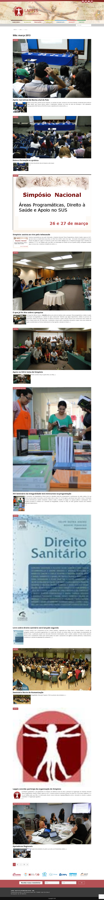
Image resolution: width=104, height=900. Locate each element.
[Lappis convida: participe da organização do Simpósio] (52, 747)
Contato (81, 22)
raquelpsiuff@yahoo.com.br (67, 795)
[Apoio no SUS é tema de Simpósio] (52, 349)
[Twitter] (86, 1)
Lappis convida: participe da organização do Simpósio (37, 789)
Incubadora (27, 22)
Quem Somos (16, 22)
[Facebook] (83, 1)
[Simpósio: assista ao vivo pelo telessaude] (52, 203)
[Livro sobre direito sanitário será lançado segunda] (52, 570)
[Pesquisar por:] (83, 25)
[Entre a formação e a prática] (52, 137)
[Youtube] (88, 1)
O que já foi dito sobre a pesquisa (28, 312)
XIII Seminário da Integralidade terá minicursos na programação (42, 493)
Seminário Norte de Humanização (28, 692)
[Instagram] (91, 1)
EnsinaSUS (72, 22)
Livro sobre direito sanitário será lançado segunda (36, 627)
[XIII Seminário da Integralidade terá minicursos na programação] (52, 439)
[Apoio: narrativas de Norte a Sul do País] (52, 68)
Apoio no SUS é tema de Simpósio (28, 372)
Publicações (37, 22)
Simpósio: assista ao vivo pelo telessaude (31, 234)
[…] (67, 106)
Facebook (47, 240)
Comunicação (60, 22)
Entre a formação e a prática (25, 160)
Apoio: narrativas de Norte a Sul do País (31, 100)
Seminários (49, 22)
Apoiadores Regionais (23, 846)
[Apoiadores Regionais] (52, 823)
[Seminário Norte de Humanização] (52, 669)
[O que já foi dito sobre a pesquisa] (52, 281)
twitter (59, 240)
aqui (70, 239)
